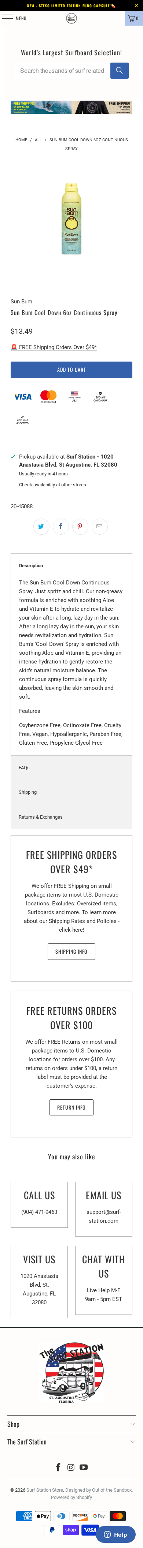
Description (31, 565)
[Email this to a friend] (100, 527)
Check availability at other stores (52, 484)
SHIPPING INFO (71, 951)
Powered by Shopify (71, 1497)
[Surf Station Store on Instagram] (71, 1468)
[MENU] (3, 18)
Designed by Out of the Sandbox (98, 1490)
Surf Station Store (44, 1490)
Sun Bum (21, 301)
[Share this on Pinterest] (80, 527)
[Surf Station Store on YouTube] (83, 1468)
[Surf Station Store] (71, 18)
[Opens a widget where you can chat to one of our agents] (115, 1535)
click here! (71, 930)
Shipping (28, 792)
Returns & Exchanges (41, 817)
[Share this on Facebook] (61, 527)
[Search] (119, 71)
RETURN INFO (71, 1107)
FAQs (24, 767)
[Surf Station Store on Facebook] (58, 1468)
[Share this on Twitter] (41, 527)
